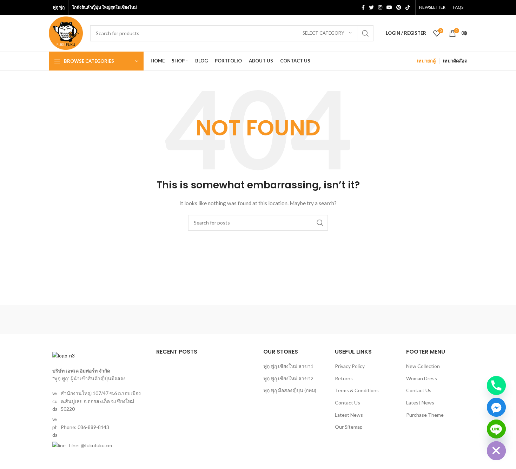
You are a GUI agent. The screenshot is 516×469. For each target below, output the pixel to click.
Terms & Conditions (357, 390)
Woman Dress (421, 378)
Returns (344, 378)
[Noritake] (198, 319)
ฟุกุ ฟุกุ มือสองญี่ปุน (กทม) (289, 390)
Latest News (349, 415)
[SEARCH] (365, 33)
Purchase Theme (425, 415)
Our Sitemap (349, 427)
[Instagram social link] (380, 7)
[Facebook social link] (363, 7)
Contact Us (347, 403)
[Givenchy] (437, 319)
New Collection (423, 366)
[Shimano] (78, 319)
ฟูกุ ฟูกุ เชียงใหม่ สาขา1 (288, 366)
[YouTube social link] (389, 7)
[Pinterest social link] (398, 7)
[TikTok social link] (407, 7)
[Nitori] (258, 319)
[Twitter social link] (371, 7)
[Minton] (318, 319)
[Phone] (496, 385)
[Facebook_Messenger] (496, 407)
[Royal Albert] (138, 319)
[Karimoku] (377, 319)
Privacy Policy (350, 366)
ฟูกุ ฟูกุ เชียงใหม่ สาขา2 (288, 378)
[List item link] (97, 427)
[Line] (496, 429)
